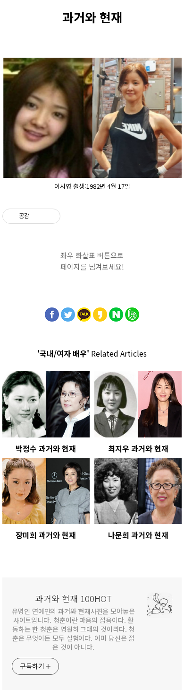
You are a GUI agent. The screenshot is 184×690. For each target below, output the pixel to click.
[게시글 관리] (50, 216)
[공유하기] (38, 216)
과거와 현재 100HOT (73, 598)
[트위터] (68, 312)
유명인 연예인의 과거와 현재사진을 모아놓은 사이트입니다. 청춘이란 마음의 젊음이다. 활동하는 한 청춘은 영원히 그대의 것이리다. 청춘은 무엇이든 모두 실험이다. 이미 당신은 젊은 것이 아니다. (73, 629)
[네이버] (116, 312)
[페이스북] (52, 312)
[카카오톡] (84, 312)
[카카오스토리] (100, 312)
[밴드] (132, 312)
